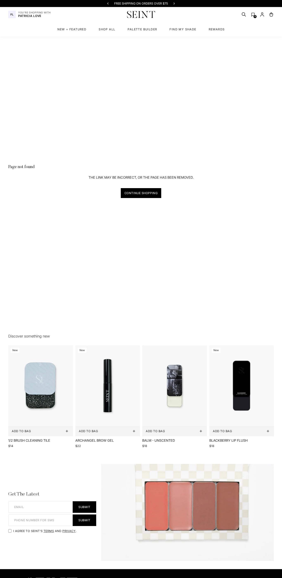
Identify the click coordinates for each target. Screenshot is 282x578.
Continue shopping (141, 193)
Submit (84, 507)
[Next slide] (174, 3)
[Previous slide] (108, 3)
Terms (49, 531)
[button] (253, 14)
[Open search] (243, 14)
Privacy (69, 531)
